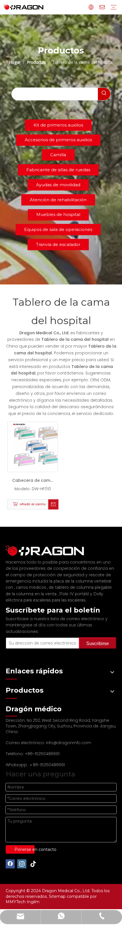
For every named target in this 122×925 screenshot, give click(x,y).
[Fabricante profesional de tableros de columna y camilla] (48, 550)
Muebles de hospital (58, 214)
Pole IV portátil (74, 593)
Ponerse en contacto (24, 849)
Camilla (58, 154)
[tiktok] (33, 863)
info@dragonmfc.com (68, 743)
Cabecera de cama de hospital (32, 482)
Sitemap (58, 896)
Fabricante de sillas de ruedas (58, 169)
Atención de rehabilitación (58, 199)
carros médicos (31, 587)
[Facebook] (10, 863)
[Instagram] (21, 863)
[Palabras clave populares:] (104, 94)
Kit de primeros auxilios (58, 125)
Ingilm (33, 901)
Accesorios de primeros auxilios (58, 139)
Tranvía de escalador (58, 244)
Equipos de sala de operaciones (58, 229)
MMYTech (16, 901)
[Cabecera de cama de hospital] (37, 446)
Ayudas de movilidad (58, 184)
